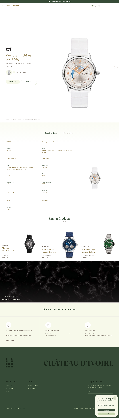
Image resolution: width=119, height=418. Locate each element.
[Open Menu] (3, 5)
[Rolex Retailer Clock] (112, 6)
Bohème (19, 119)
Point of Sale (9, 388)
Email (12, 340)
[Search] (103, 5)
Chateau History (33, 385)
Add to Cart (12, 81)
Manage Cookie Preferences (82, 408)
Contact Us (9, 385)
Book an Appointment (29, 82)
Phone (7, 340)
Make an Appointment (106, 413)
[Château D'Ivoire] (12, 5)
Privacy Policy (32, 388)
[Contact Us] (99, 5)
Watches (7, 119)
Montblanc (13, 119)
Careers (8, 391)
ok (111, 391)
